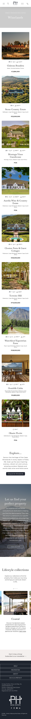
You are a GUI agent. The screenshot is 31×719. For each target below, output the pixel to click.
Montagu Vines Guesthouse (15, 155)
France (22, 68)
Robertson (5, 206)
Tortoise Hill (15, 295)
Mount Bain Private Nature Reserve (14, 391)
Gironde (13, 68)
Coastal (15, 619)
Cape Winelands (13, 112)
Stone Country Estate (15, 109)
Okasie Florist (15, 433)
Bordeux (17, 68)
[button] (3, 3)
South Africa (24, 159)
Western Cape (21, 112)
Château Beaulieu (15, 65)
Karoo (10, 159)
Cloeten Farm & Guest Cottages (15, 249)
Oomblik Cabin (15, 388)
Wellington (5, 112)
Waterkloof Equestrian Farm (15, 342)
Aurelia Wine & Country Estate (15, 202)
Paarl (5, 346)
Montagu (6, 159)
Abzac (8, 68)
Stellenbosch (7, 435)
